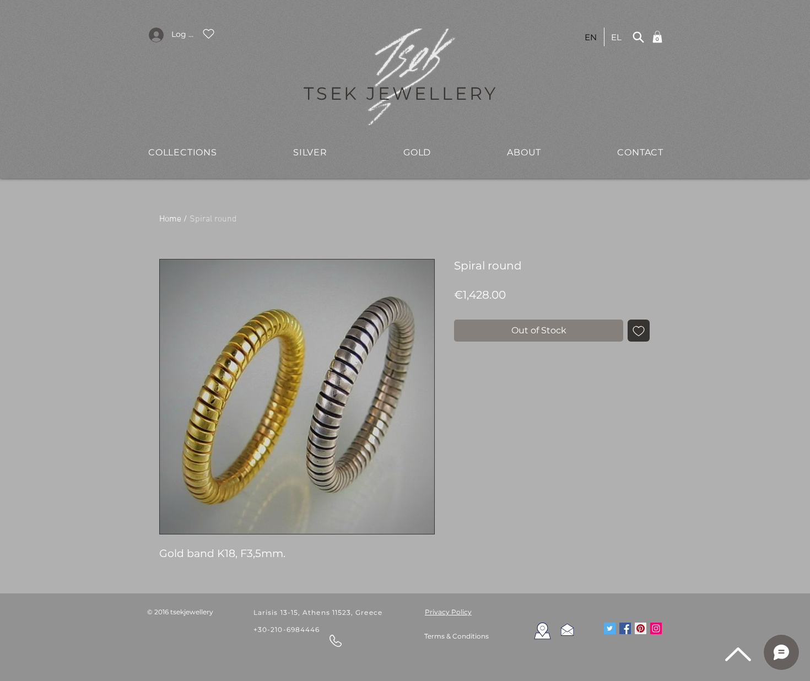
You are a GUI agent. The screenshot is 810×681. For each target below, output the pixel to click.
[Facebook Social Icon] (625, 628)
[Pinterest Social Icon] (640, 628)
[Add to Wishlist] (639, 331)
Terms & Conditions (456, 636)
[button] (182, 152)
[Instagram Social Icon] (656, 628)
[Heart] (208, 33)
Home (170, 219)
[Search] (638, 37)
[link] (657, 37)
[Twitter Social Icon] (609, 628)
